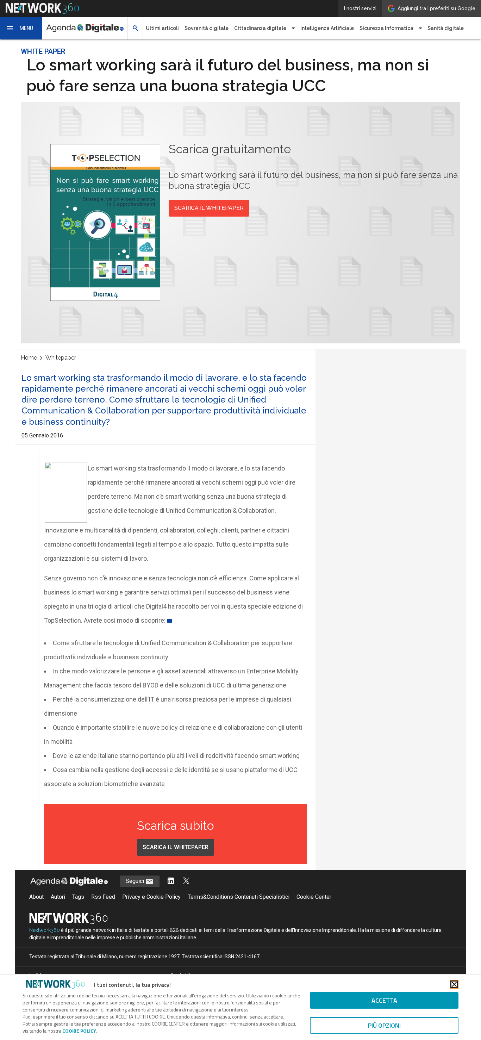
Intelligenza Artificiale (327, 28)
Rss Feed (103, 896)
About (36, 896)
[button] (21, 28)
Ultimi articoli (162, 28)
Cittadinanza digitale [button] (260, 28)
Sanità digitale (445, 28)
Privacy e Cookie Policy (151, 896)
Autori (58, 896)
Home (29, 357)
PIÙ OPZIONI (384, 1025)
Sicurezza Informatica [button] (386, 28)
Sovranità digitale (207, 28)
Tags (78, 896)
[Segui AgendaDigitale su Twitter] (186, 881)
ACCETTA (384, 1000)
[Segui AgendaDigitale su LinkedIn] (171, 881)
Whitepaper (60, 357)
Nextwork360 (44, 930)
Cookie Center (313, 896)
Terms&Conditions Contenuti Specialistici (238, 896)
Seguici (135, 881)
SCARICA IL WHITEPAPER (209, 208)
